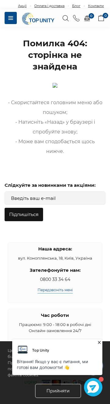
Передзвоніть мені (55, 290)
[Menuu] (11, 18)
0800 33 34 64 (55, 279)
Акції (22, 6)
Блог (76, 6)
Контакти (96, 6)
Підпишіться (23, 214)
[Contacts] (76, 18)
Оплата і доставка (49, 6)
